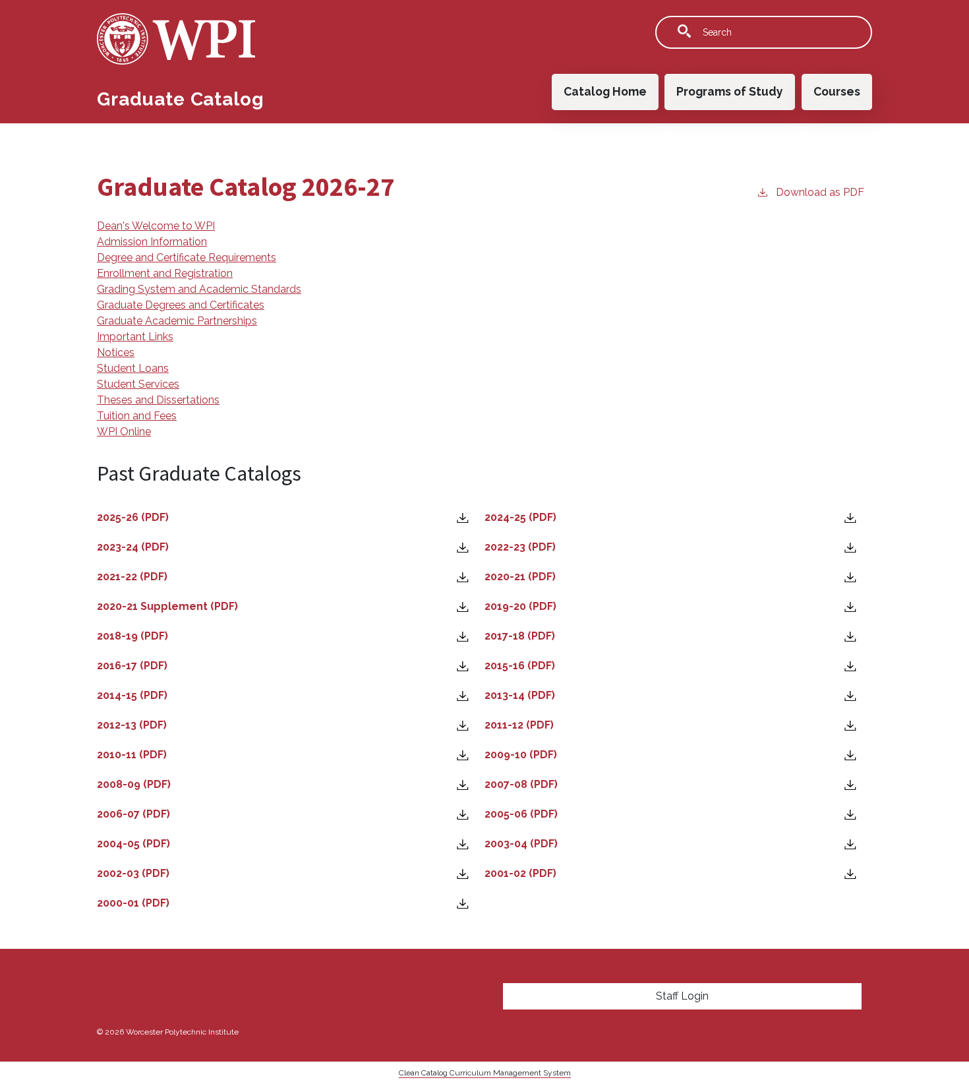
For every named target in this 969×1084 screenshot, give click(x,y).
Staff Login (682, 996)
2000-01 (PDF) (133, 903)
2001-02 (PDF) (520, 873)
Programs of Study (729, 91)
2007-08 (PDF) (521, 784)
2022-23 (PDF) (520, 547)
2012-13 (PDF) (132, 725)
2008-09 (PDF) (135, 784)
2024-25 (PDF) (520, 517)
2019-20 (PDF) (520, 606)
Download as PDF (820, 192)
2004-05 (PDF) (133, 843)
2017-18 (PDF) (519, 636)
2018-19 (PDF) (132, 636)
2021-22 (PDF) (132, 576)
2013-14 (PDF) (519, 695)
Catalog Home (605, 91)
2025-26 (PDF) (133, 517)
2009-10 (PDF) (520, 754)
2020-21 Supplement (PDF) (167, 606)
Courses (836, 91)
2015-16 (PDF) (519, 665)
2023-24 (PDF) (133, 547)
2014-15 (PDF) (132, 695)
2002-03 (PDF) (133, 873)
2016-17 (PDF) (132, 665)
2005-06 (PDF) (521, 814)
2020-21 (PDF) (520, 576)
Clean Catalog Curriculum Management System (485, 1072)
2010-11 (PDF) (132, 754)
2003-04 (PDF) (521, 843)
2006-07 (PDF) (133, 814)
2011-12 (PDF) (519, 725)
